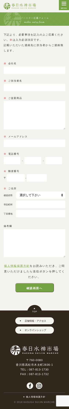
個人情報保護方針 (17, 266)
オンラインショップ (35, 330)
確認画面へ (34, 288)
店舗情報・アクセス (35, 320)
